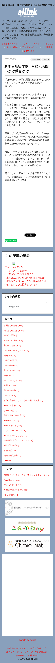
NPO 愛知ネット (11, 495)
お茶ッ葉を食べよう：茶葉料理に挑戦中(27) (23, 400)
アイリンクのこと (30, 47)
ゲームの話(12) (10, 410)
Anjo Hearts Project (12, 480)
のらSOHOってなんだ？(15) (16, 350)
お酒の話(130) (10, 450)
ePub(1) (7, 460)
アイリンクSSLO (14, 267)
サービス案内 (12, 47)
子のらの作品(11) (11, 390)
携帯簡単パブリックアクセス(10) (18, 440)
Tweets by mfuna (27, 640)
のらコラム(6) (10, 395)
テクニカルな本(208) (13, 380)
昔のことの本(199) (12, 370)
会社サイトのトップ (10, 44)
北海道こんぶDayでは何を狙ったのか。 (26, 277)
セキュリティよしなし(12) (15, 435)
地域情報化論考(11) (12, 455)
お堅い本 (47, 59)
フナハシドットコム (13, 485)
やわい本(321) (10, 375)
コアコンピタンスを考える (20, 274)
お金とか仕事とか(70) (13, 340)
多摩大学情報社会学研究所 (16, 490)
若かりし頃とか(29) (12, 345)
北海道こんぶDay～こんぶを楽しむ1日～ (27, 281)
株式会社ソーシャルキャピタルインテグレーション (27, 475)
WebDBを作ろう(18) (13, 425)
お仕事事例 (47, 47)
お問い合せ (29, 51)
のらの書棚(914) (11, 365)
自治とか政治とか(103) (14, 330)
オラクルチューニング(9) (15, 430)
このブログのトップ (32, 44)
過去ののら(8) (10, 355)
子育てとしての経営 (16, 270)
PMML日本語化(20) (12, 405)
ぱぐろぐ (49, 44)
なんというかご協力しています (22, 284)
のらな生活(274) (11, 360)
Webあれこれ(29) (11, 420)
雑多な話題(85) (10, 335)
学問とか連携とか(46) (13, 325)
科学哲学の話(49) (11, 445)
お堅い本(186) (10, 385)
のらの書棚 (36, 59)
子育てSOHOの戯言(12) (14, 415)
